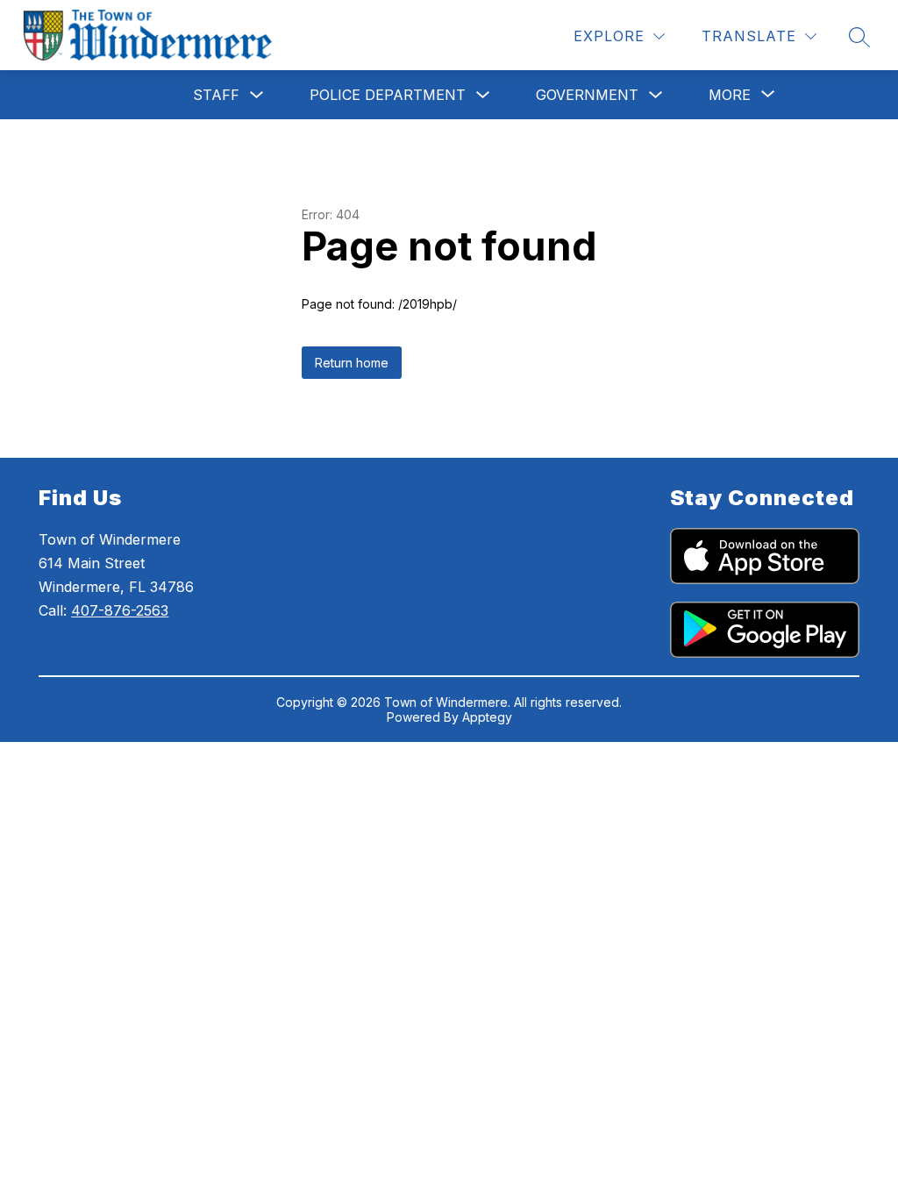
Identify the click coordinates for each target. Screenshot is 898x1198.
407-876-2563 (119, 610)
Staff (216, 94)
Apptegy (487, 717)
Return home (351, 362)
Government (587, 94)
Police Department (388, 94)
